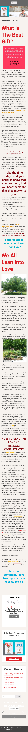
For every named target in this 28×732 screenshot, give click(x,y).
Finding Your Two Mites (10, 687)
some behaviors (10, 452)
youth (12, 425)
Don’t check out (18, 516)
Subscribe (14, 616)
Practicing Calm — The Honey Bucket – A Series (13, 678)
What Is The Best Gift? (12, 35)
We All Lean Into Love (12, 262)
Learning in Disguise (9, 682)
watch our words (6, 534)
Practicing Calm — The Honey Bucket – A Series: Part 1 (13, 674)
